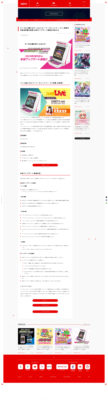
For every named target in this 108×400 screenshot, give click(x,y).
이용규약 (79, 376)
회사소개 (30, 376)
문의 (89, 376)
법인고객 (84, 1)
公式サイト (45, 300)
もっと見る (82, 138)
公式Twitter (45, 305)
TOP (19, 20)
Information (25, 20)
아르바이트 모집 (53, 376)
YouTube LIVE (45, 311)
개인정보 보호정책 (66, 376)
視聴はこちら (45, 165)
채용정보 (41, 376)
